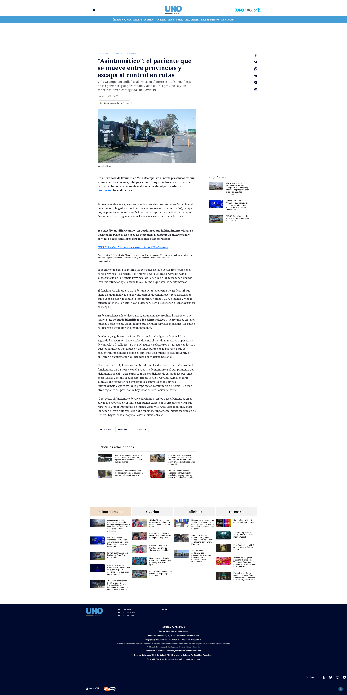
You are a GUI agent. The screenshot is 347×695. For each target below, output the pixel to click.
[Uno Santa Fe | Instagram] (337, 677)
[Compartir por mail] (255, 89)
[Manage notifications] (340, 689)
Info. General (192, 20)
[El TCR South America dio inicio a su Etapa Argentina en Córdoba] (229, 219)
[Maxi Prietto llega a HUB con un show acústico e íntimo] (236, 548)
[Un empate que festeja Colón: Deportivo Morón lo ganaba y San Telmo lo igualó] (152, 561)
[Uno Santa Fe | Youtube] (344, 677)
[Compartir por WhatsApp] (255, 69)
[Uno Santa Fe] (173, 10)
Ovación (161, 20)
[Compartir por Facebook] (255, 55)
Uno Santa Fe (104, 54)
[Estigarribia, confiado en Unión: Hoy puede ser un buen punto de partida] (152, 536)
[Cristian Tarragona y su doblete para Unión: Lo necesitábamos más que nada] (152, 523)
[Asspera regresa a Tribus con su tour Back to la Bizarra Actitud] (236, 535)
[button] (87, 10)
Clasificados (227, 20)
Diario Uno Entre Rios (126, 612)
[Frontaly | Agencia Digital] (107, 689)
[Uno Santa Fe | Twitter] (330, 677)
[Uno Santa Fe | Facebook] (324, 677)
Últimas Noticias (122, 20)
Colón (171, 20)
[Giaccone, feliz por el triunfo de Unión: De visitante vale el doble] (152, 549)
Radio (164, 609)
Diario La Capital (124, 609)
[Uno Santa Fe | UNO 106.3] (248, 10)
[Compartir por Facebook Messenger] (255, 82)
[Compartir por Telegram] (255, 75)
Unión (179, 20)
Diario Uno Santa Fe (125, 615)
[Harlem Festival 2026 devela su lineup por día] (236, 523)
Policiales (149, 20)
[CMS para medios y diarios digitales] (92, 688)
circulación (131, 54)
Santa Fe (137, 20)
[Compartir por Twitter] (255, 62)
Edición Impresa (210, 20)
